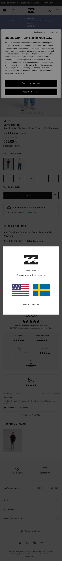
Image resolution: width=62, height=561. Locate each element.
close (55, 249)
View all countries (31, 304)
